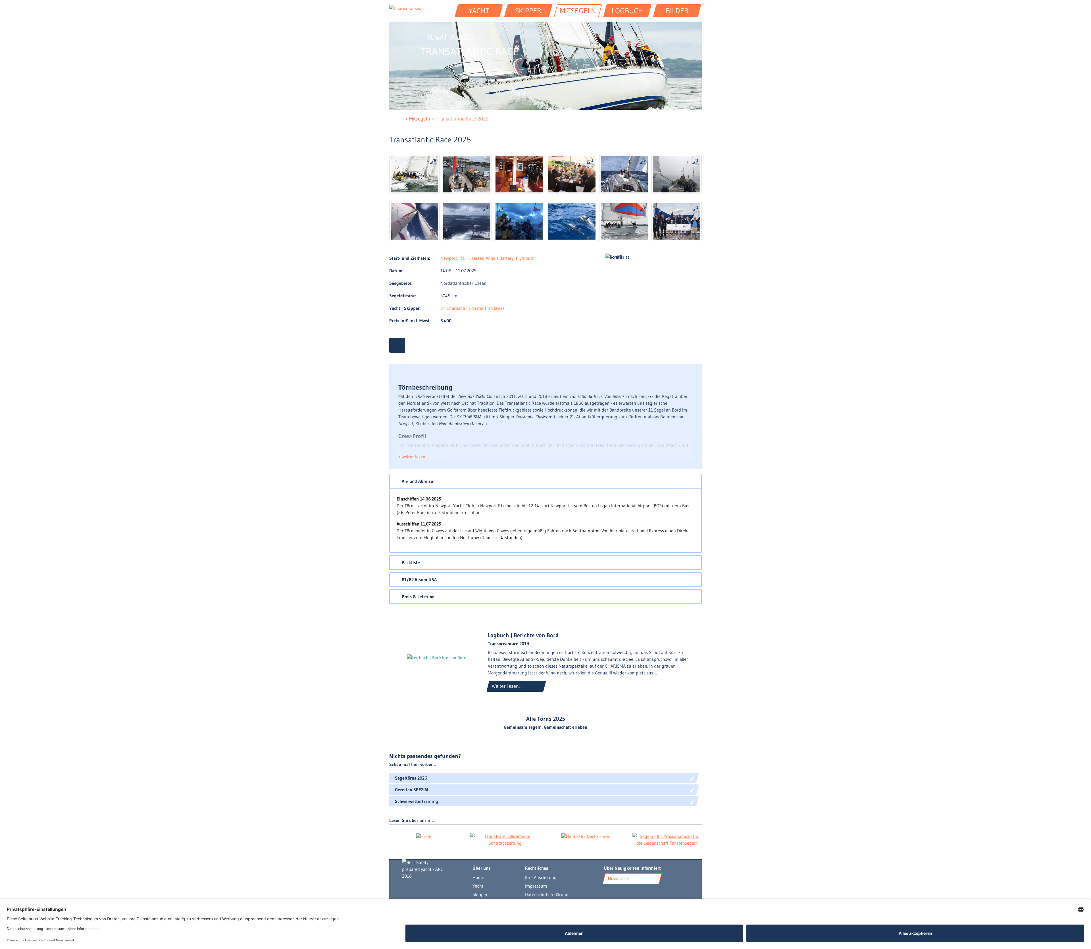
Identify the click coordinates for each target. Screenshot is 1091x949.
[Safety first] (519, 174)
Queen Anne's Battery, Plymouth (503, 258)
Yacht (478, 886)
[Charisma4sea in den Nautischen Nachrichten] (586, 836)
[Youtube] (607, 892)
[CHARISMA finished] (676, 221)
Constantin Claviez (487, 308)
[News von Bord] (623, 892)
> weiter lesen (411, 457)
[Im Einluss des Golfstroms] (676, 174)
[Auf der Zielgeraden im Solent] (624, 221)
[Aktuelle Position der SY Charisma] (616, 892)
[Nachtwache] (519, 221)
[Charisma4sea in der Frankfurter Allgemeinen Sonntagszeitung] (505, 839)
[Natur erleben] (572, 221)
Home (478, 877)
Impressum (536, 886)
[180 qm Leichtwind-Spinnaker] (414, 221)
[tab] (545, 481)
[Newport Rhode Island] (467, 174)
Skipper (480, 894)
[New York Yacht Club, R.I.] (572, 174)
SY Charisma (452, 308)
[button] (545, 481)
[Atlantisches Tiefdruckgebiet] (467, 221)
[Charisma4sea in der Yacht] (424, 836)
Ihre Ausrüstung (541, 877)
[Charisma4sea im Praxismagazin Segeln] (667, 839)
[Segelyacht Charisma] (431, 869)
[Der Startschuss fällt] (624, 174)
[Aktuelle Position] (397, 345)
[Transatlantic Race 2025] (414, 174)
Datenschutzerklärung (547, 894)
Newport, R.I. (452, 258)
